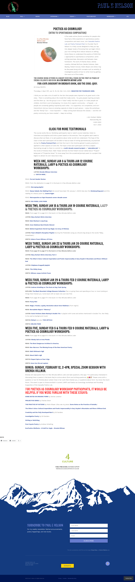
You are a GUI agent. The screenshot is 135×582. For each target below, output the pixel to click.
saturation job (93, 148)
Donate (67, 566)
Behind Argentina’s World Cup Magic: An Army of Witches (49, 229)
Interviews (53, 16)
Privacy (59, 578)
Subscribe (129, 578)
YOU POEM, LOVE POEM (39, 201)
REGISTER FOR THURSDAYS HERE (82, 91)
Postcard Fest (91, 16)
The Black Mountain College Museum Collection (48, 291)
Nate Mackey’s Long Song (38, 221)
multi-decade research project (74, 148)
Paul (21, 16)
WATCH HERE (40, 174)
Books (38, 16)
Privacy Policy (94, 550)
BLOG (7, 16)
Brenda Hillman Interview (48, 172)
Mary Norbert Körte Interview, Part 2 (43, 255)
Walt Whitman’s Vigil (37, 351)
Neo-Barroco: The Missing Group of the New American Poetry (51, 347)
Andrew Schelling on (48, 287)
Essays (72, 16)
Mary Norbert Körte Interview (41, 217)
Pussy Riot (33, 301)
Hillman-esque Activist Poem (41, 273)
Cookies (64, 578)
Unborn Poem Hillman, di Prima (41, 239)
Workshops (110, 16)
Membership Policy (72, 578)
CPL (128, 16)
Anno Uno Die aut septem (39, 363)
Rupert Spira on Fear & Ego (40, 359)
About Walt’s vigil (36, 355)
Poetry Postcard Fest (78, 44)
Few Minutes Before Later (70, 80)
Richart (33, 320)
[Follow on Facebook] (108, 564)
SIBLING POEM (36, 324)
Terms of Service (103, 550)
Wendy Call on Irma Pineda (40, 339)
